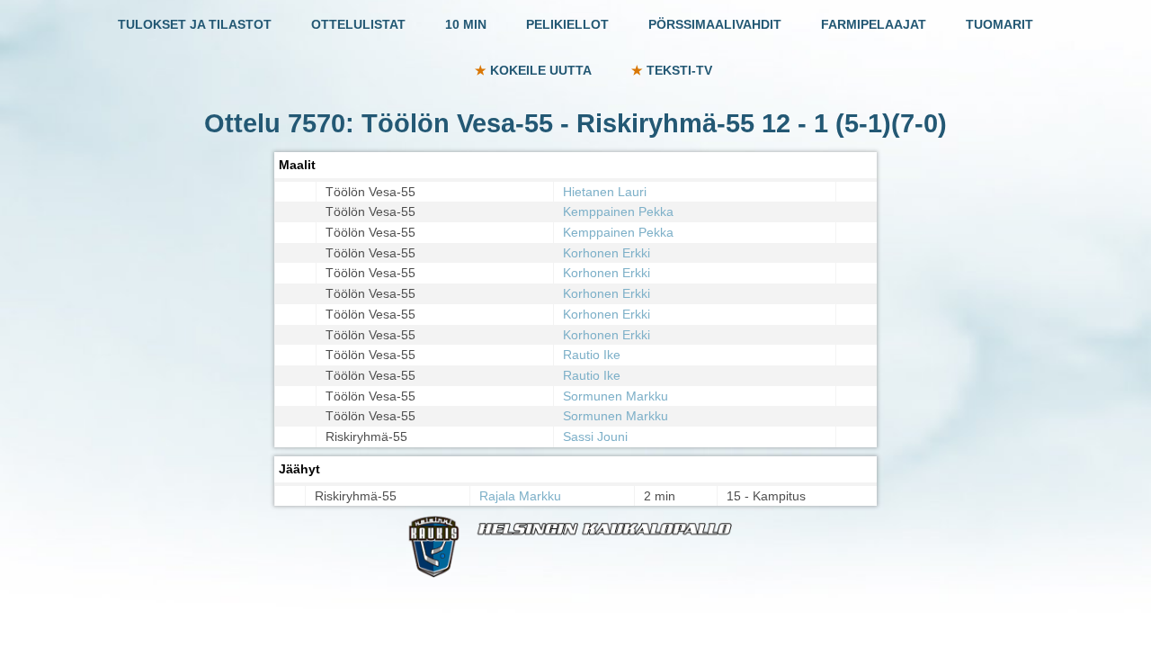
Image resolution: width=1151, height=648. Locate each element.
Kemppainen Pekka (618, 211)
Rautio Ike (591, 354)
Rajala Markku (520, 496)
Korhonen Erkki (606, 253)
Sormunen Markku (615, 396)
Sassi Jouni (595, 436)
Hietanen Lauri (605, 191)
